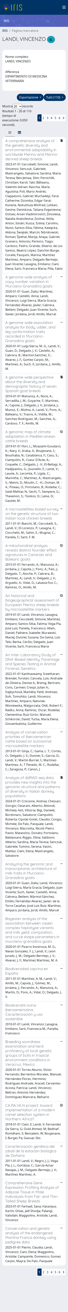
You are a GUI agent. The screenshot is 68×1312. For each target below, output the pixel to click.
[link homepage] (13, 7)
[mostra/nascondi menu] (64, 7)
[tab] (10, 132)
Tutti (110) (53, 97)
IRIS (5, 31)
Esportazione (29, 97)
